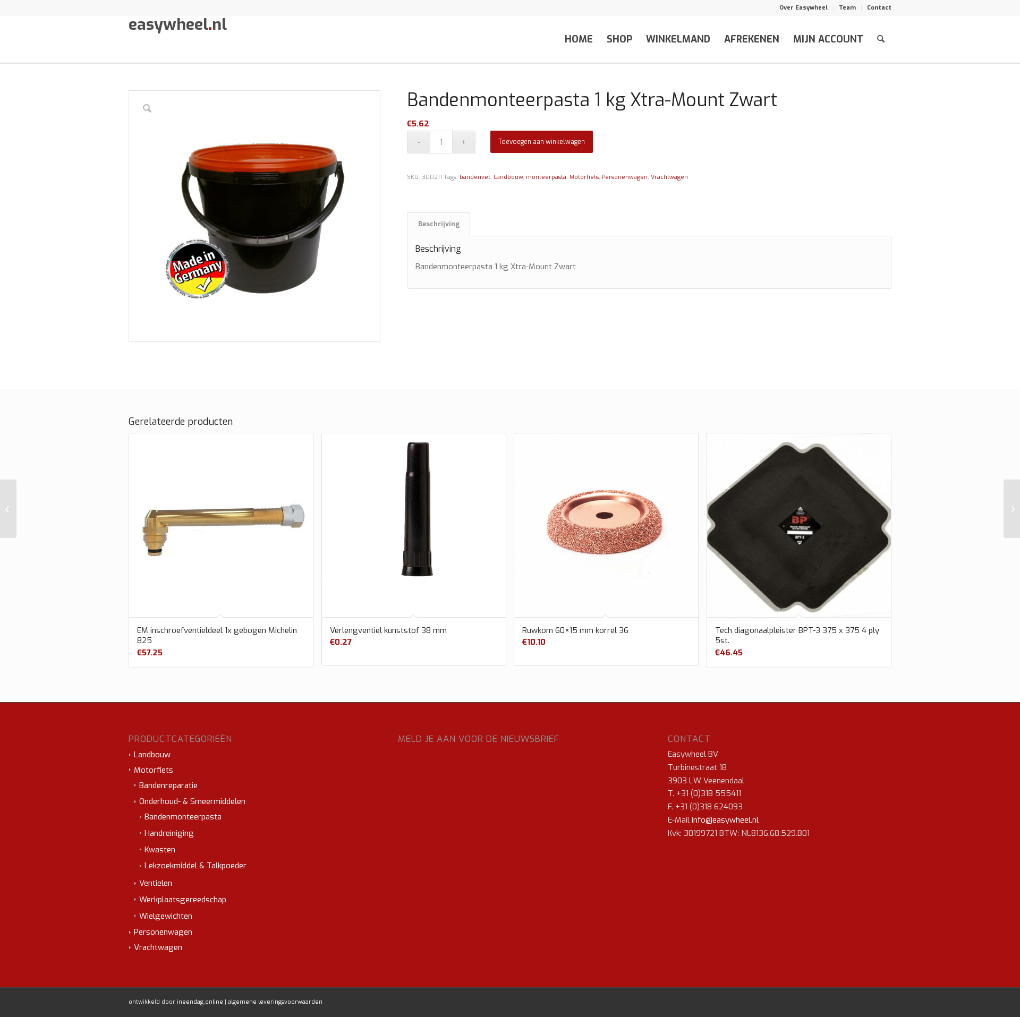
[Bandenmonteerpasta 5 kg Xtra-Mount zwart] (1012, 509)
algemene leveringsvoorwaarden (275, 1002)
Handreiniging (169, 833)
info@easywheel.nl (725, 820)
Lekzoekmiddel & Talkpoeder (195, 865)
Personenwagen (625, 177)
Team (847, 8)
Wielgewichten (165, 916)
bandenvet (475, 177)
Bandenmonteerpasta (183, 816)
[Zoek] (880, 39)
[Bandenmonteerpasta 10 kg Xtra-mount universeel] (8, 509)
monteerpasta (546, 177)
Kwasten (159, 849)
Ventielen (155, 883)
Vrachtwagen (669, 177)
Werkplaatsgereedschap (182, 899)
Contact (879, 8)
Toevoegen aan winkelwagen (541, 142)
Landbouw (508, 177)
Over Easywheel (803, 8)
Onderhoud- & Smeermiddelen (192, 801)
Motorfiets (584, 177)
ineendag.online (200, 1002)
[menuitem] (804, 8)
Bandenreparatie (168, 785)
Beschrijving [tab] (439, 224)
